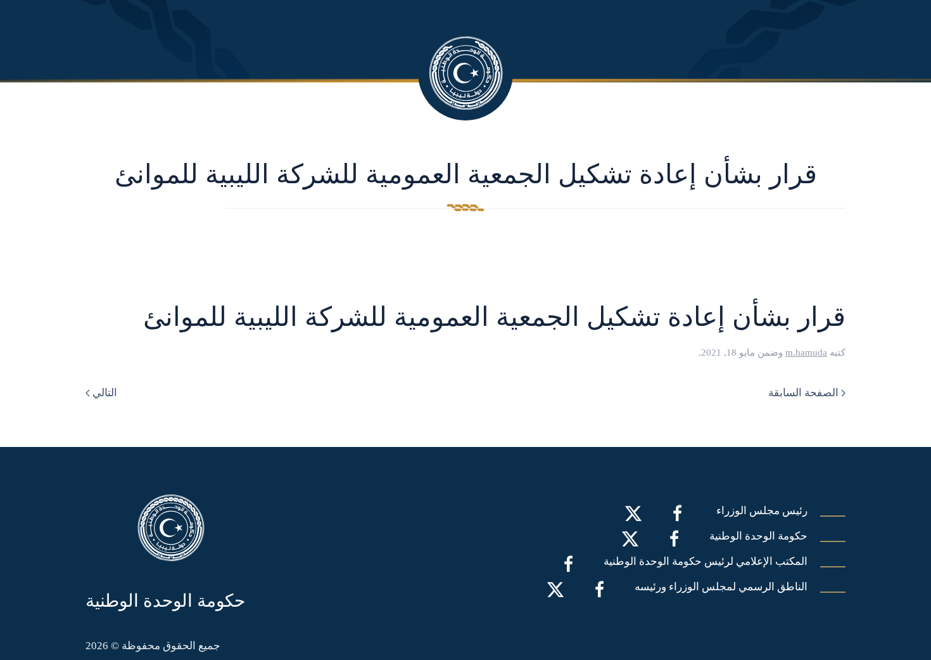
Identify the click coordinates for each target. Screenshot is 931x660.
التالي (104, 393)
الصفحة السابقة (803, 393)
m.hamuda (806, 352)
